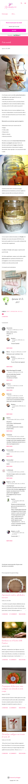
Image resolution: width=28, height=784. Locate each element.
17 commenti (13, 614)
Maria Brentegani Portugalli (14, 370)
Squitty (8, 417)
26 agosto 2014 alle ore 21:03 (15, 395)
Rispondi (9, 348)
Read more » (22, 614)
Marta (8, 351)
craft (8, 311)
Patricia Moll (10, 450)
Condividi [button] (5, 316)
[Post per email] (3, 314)
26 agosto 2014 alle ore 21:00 (15, 385)
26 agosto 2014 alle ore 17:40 (15, 372)
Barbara (13, 338)
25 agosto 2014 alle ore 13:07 (18, 351)
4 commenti (12, 659)
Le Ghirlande (10, 470)
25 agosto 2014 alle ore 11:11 (15, 329)
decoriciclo (9, 328)
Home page (5, 14)
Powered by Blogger (14, 777)
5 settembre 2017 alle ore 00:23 (16, 436)
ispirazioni (14, 311)
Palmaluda (9, 434)
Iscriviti (14, 30)
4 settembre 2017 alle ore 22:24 (16, 419)
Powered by (10, 35)
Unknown (9, 394)
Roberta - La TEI (11, 481)
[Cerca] (21, 3)
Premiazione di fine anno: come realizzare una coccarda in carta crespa (12, 688)
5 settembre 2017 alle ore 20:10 (16, 471)
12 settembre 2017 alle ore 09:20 (16, 483)
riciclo (20, 311)
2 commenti (12, 707)
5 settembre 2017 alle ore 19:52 (16, 451)
